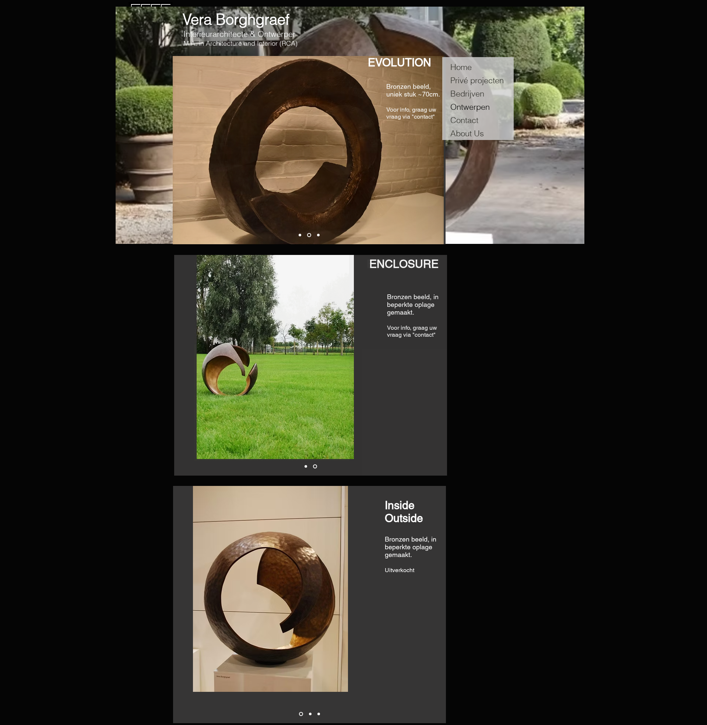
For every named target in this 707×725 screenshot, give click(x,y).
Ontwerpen (470, 107)
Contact (464, 120)
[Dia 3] (318, 235)
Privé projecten (477, 80)
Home (461, 67)
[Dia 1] (300, 235)
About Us (467, 133)
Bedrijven (467, 93)
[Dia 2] (309, 235)
